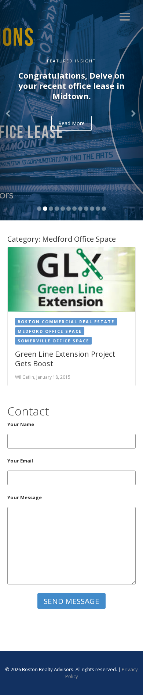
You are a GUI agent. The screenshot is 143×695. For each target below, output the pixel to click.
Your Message (24, 497)
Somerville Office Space (53, 340)
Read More (71, 123)
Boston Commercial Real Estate (66, 321)
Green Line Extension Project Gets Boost (65, 358)
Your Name (20, 424)
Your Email (20, 460)
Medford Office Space (50, 331)
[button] (11, 110)
